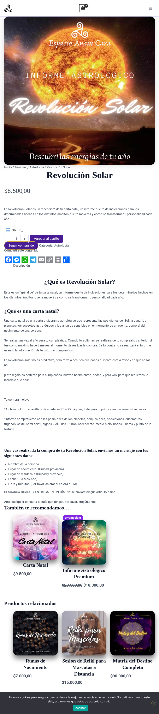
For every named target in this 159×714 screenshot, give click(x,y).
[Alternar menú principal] (150, 8)
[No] (153, 703)
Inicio (8, 167)
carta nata (17, 320)
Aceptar (80, 707)
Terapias (20, 167)
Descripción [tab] (21, 265)
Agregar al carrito (46, 239)
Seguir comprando (21, 245)
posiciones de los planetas (66, 419)
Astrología (36, 167)
